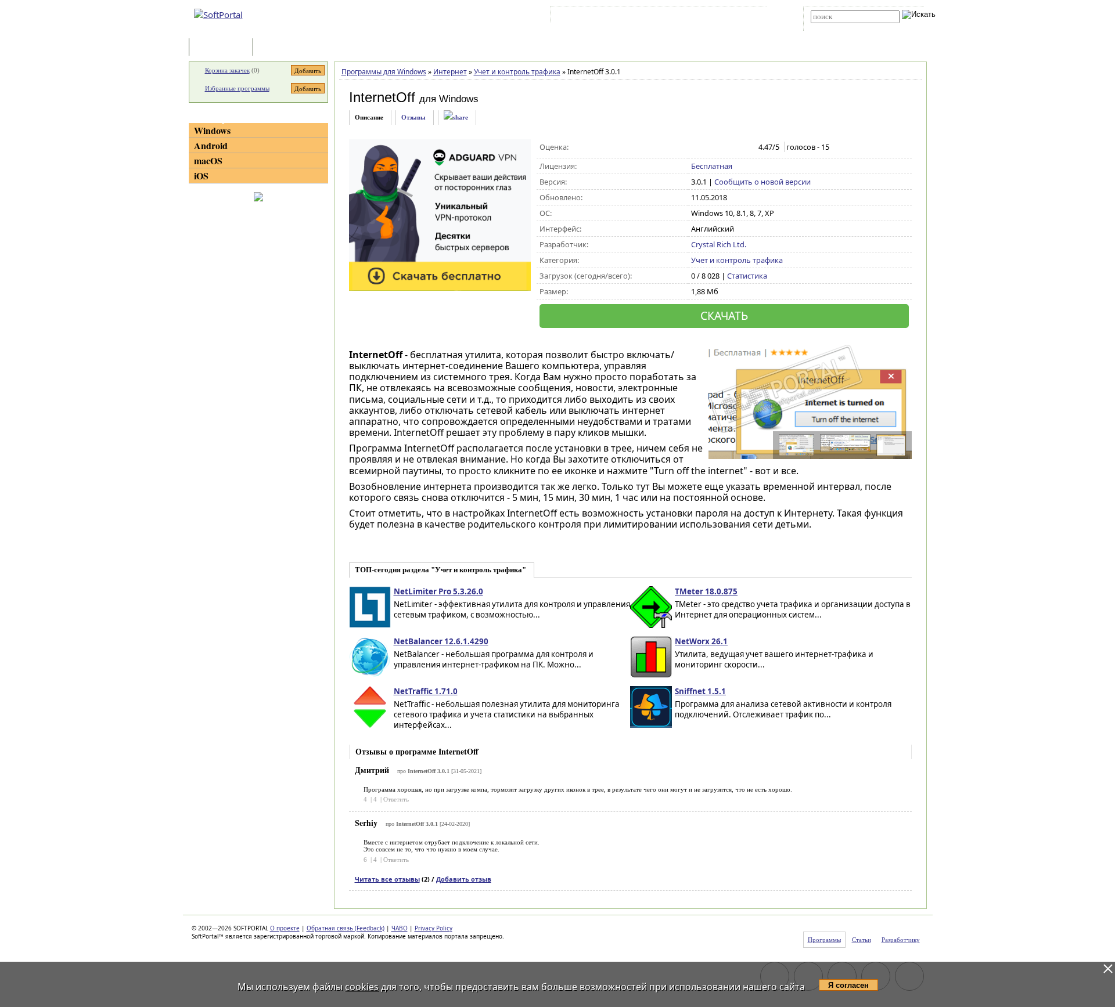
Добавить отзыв (463, 879)
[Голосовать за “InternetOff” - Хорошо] (734, 147)
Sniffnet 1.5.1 (700, 691)
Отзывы (413, 117)
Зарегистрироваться (654, 16)
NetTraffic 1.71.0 (426, 691)
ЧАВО (399, 928)
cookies (362, 986)
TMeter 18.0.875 (706, 591)
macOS (208, 160)
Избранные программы (237, 88)
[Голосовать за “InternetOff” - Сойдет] (721, 147)
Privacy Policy (433, 928)
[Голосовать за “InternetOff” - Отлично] (746, 147)
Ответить (396, 799)
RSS (749, 16)
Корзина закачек (227, 70)
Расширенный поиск (843, 27)
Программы (223, 47)
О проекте (285, 928)
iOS (201, 175)
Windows (212, 130)
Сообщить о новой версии (762, 181)
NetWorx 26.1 (701, 641)
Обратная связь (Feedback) (345, 928)
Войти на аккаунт (588, 16)
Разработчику (901, 939)
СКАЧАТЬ (724, 315)
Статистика (747, 275)
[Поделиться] (456, 117)
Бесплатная (711, 166)
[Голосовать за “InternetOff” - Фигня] (697, 147)
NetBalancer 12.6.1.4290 (441, 641)
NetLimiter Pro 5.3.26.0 (438, 591)
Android (211, 145)
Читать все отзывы (387, 879)
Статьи (281, 47)
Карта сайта (714, 16)
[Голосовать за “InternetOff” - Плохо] (709, 147)
